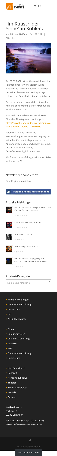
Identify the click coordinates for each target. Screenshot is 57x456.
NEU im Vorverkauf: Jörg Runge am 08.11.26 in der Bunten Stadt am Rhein (31, 260)
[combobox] (28, 281)
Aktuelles (10, 37)
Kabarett (12, 372)
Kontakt (12, 392)
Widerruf (12, 343)
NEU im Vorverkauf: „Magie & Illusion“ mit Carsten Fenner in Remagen (32, 209)
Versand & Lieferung (19, 338)
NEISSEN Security (17, 318)
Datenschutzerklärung (20, 304)
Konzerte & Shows (17, 377)
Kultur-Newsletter (17, 387)
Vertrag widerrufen (28, 452)
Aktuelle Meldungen (18, 299)
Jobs (10, 314)
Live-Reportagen (16, 367)
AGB (10, 348)
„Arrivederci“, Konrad (23, 234)
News (11, 328)
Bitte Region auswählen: (18, 180)
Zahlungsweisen (16, 333)
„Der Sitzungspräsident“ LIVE (27, 246)
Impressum (14, 309)
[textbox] (28, 283)
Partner (12, 397)
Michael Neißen (18, 34)
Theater (12, 382)
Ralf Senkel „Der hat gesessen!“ (28, 222)
